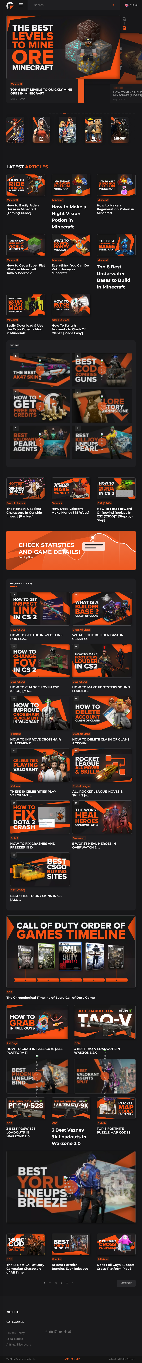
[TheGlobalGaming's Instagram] (55, 1338)
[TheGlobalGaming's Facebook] (46, 1338)
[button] (132, 5)
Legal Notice (14, 1339)
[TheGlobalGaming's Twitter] (60, 1338)
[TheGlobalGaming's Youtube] (50, 1338)
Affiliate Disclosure (18, 1344)
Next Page (126, 1283)
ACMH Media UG (72, 1359)
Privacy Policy (15, 1333)
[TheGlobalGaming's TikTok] (65, 1338)
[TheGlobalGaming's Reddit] (70, 1338)
